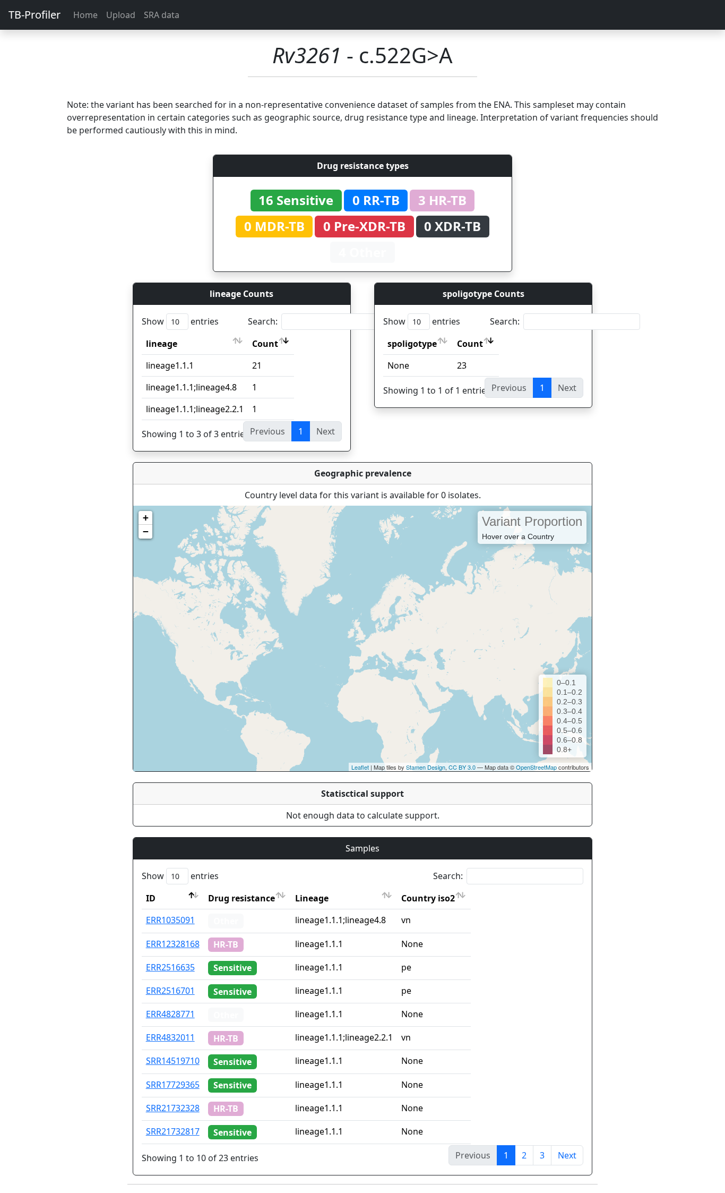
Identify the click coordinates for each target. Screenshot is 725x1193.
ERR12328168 (173, 944)
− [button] (146, 531)
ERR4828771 (170, 1014)
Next (567, 1155)
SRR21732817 (173, 1131)
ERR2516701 (170, 990)
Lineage (312, 898)
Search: (263, 321)
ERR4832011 (170, 1037)
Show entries (180, 321)
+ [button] (146, 517)
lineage (161, 344)
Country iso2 (428, 898)
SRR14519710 (173, 1061)
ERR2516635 (170, 967)
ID (151, 898)
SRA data (161, 15)
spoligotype (412, 344)
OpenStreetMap (536, 767)
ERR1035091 (170, 920)
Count (265, 344)
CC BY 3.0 (462, 767)
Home (85, 15)
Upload (120, 15)
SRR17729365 (173, 1084)
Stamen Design (425, 767)
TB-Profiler (34, 14)
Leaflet (360, 767)
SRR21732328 (173, 1108)
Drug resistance (241, 898)
